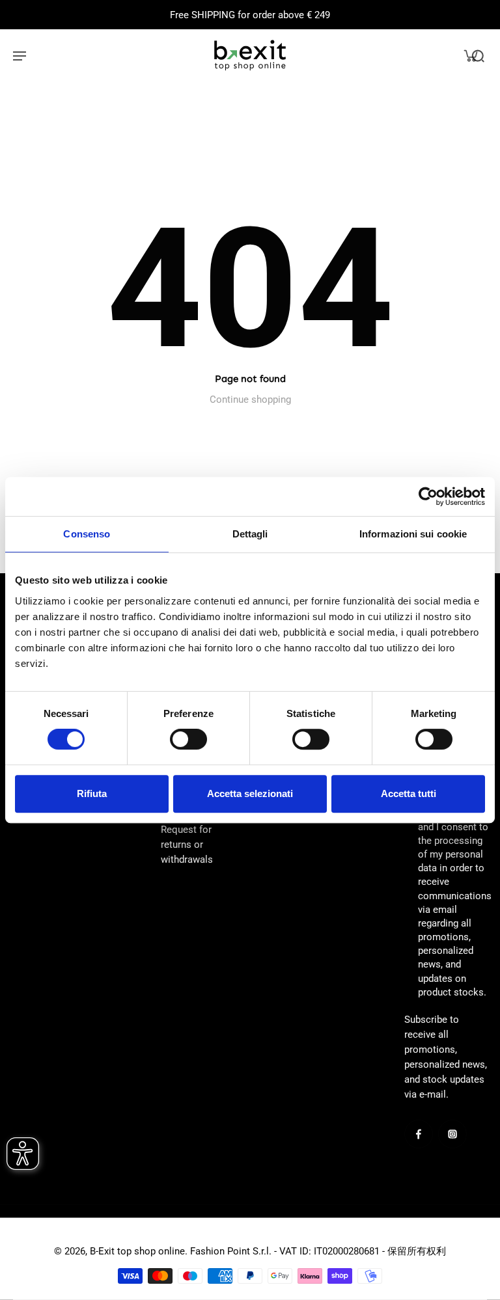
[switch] (188, 739)
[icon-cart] (470, 55)
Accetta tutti (408, 793)
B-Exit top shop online (137, 1251)
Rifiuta (92, 793)
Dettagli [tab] (250, 533)
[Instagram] (452, 1134)
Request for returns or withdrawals (187, 844)
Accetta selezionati (250, 793)
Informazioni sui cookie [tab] (413, 533)
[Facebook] (418, 1134)
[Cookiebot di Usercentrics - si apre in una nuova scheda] (428, 496)
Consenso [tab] (86, 533)
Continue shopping (250, 399)
